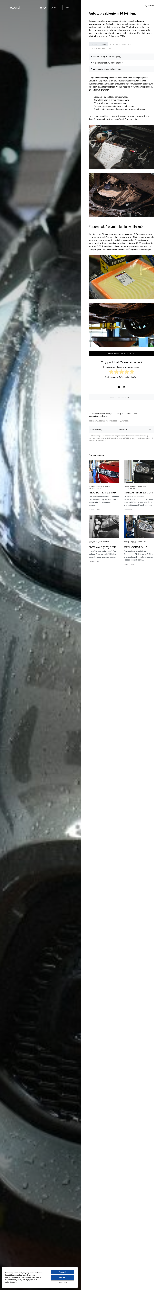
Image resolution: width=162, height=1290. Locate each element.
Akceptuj (62, 1272)
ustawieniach (10, 1282)
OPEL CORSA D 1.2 (135, 547)
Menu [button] (68, 7)
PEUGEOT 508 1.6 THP (102, 492)
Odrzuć (62, 1277)
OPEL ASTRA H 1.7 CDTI (138, 492)
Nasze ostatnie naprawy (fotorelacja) (99, 487)
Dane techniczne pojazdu (121, 44)
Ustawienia (62, 1283)
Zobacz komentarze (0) (120, 397)
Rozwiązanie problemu (101, 48)
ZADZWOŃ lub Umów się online (121, 353)
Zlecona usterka (98, 44)
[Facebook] (41, 8)
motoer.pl (14, 7)
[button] (54, 8)
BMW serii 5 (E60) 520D (102, 547)
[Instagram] (45, 8)
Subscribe (150, 429)
